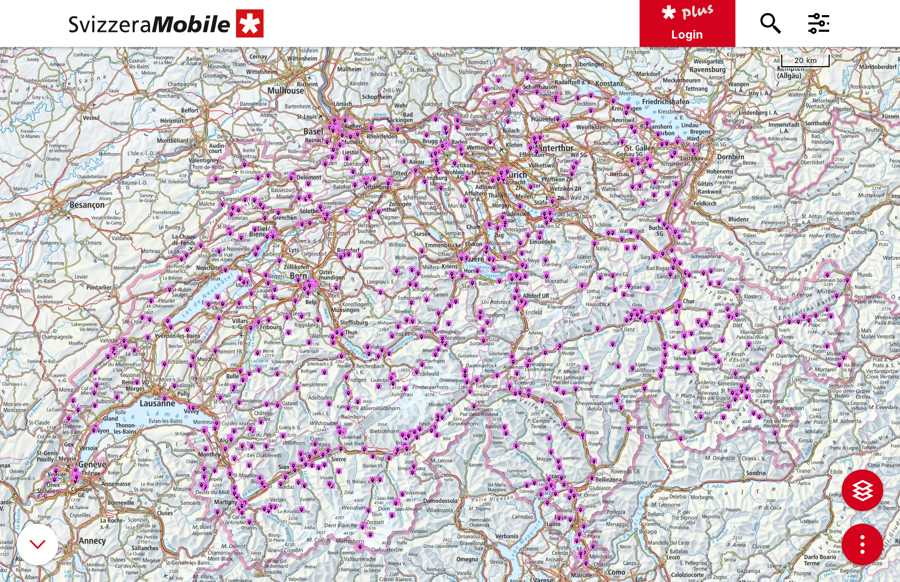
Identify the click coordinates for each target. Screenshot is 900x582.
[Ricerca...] (770, 23)
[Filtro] (818, 23)
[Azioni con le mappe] (862, 544)
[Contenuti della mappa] (862, 490)
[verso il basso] (37, 544)
